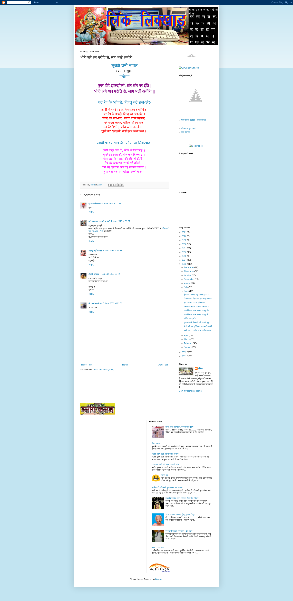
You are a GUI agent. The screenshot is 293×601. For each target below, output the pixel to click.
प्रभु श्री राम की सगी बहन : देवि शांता (178, 531)
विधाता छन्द (156, 443)
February (188, 343)
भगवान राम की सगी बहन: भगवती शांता (165, 464)
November (189, 271)
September (189, 279)
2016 (184, 252)
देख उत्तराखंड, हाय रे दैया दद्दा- (194, 303)
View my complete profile (190, 391)
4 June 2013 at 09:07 (120, 221)
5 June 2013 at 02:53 (112, 303)
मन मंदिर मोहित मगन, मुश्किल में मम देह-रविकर (181, 498)
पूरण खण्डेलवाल (95, 203)
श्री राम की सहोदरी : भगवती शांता (193, 120)
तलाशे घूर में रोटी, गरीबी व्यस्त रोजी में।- (166, 454)
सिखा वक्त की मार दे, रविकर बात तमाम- (179, 427)
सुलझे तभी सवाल (124, 65)
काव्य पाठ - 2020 (158, 547)
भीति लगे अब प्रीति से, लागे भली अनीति (198, 326)
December (189, 267)
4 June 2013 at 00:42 (111, 203)
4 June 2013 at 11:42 (110, 274)
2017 (184, 248)
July (186, 287)
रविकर (200, 368)
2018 (184, 244)
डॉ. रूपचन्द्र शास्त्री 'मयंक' (99, 221)
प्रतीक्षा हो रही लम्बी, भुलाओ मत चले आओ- (167, 487)
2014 (184, 260)
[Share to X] (116, 185)
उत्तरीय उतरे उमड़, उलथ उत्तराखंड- (196, 306)
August (187, 283)
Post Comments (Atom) (103, 370)
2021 (184, 232)
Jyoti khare (94, 274)
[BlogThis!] (112, 185)
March (187, 339)
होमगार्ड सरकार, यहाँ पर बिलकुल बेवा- (197, 295)
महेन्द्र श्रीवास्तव (95, 250)
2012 (184, 352)
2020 (184, 236)
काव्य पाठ (164, 475)
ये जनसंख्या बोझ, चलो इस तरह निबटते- (198, 298)
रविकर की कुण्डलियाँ (188, 128)
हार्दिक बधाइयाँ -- (190, 318)
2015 (184, 256)
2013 (184, 264)
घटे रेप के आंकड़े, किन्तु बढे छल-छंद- (124, 102)
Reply (91, 212)
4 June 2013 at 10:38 (112, 250)
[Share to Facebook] (119, 185)
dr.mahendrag (95, 303)
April (186, 335)
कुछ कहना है (185, 132)
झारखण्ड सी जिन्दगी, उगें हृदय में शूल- (197, 322)
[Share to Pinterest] (122, 185)
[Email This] (109, 185)
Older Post (163, 365)
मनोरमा (124, 76)
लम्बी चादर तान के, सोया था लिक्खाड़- (124, 142)
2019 (184, 240)
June (186, 291)
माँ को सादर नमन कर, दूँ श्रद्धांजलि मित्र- (180, 514)
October (188, 275)
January (188, 347)
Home (125, 365)
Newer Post (86, 365)
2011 (184, 356)
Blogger (158, 579)
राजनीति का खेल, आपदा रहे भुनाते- (196, 310)
